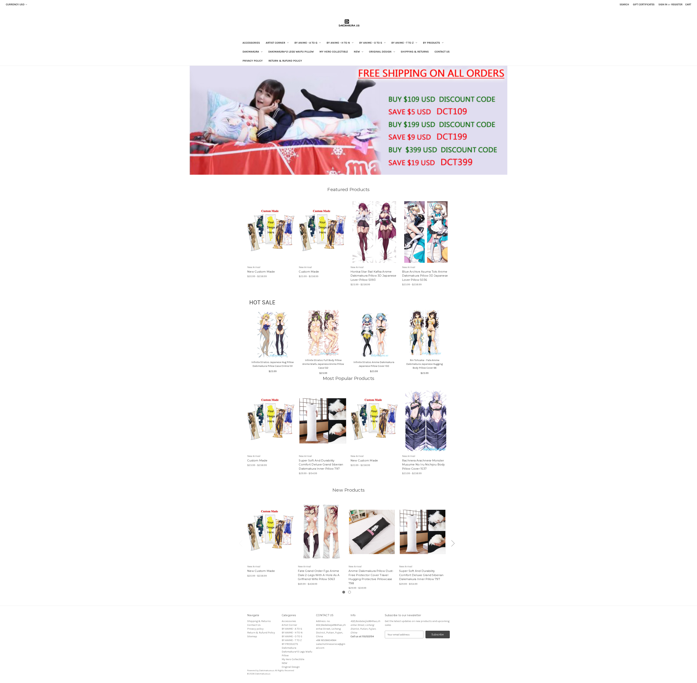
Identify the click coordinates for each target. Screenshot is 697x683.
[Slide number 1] (348, 120)
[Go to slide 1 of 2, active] (343, 592)
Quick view (268, 228)
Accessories (251, 42)
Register (676, 4)
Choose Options (271, 235)
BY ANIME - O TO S (370, 42)
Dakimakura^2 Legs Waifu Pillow (291, 51)
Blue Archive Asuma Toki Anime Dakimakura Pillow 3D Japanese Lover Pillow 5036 (425, 275)
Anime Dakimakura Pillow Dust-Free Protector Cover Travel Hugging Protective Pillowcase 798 (371, 577)
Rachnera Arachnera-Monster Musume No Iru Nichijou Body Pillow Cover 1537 (423, 464)
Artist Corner (275, 42)
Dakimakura (250, 51)
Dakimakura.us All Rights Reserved (276, 670)
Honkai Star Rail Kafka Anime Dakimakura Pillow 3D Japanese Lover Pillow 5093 (373, 275)
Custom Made (309, 271)
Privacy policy (252, 60)
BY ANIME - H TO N (338, 42)
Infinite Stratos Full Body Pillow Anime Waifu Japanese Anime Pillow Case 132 (323, 364)
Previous (240, 543)
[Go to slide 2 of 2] (349, 592)
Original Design (380, 51)
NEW (357, 51)
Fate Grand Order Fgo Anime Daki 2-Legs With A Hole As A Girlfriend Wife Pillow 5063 (318, 575)
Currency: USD (15, 4)
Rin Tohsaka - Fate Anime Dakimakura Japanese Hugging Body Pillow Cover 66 (424, 364)
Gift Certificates (644, 4)
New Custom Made (261, 271)
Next (452, 543)
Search (624, 4)
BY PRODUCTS (431, 42)
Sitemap (252, 636)
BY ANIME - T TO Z (402, 42)
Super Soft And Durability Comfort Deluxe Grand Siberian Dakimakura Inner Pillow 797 (321, 464)
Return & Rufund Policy (285, 60)
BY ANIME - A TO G (305, 42)
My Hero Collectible (333, 51)
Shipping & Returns (415, 51)
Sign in (663, 4)
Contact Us (442, 51)
